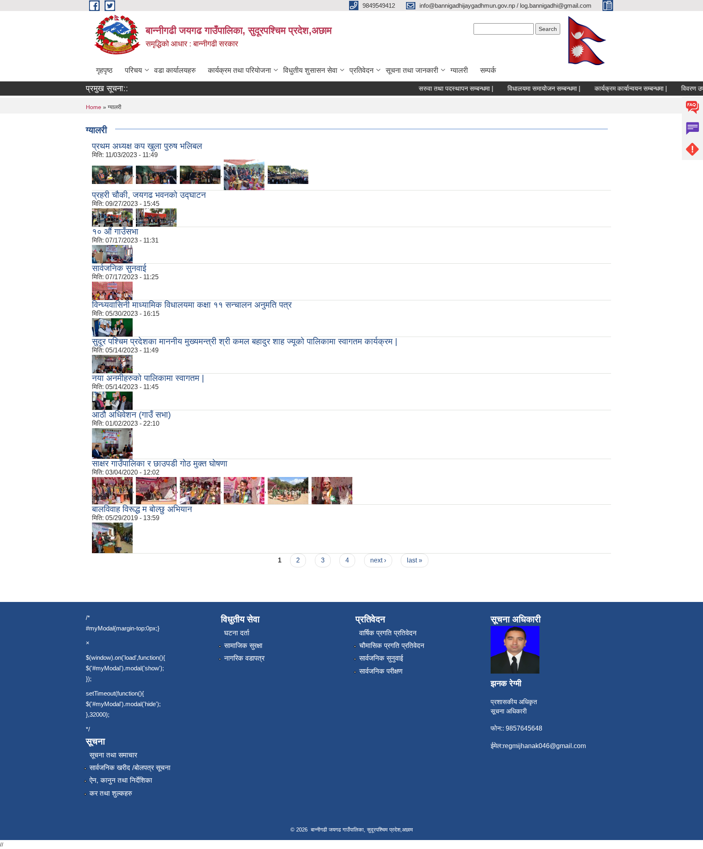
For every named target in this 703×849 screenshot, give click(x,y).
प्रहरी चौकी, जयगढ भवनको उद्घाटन (149, 194)
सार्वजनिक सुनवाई (119, 268)
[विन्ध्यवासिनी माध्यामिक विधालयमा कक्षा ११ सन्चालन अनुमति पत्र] (112, 327)
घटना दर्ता (236, 633)
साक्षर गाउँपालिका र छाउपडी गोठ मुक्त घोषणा (159, 463)
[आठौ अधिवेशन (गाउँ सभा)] (112, 443)
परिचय (133, 70)
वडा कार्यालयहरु (175, 70)
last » (414, 560)
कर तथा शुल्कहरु (111, 793)
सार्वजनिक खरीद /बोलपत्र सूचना (130, 768)
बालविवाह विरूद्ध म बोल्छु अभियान (142, 509)
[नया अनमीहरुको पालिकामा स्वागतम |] (112, 400)
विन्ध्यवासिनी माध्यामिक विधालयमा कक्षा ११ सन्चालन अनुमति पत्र (192, 304)
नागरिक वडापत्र (244, 658)
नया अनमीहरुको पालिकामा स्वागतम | (148, 378)
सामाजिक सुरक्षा (243, 646)
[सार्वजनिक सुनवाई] (112, 290)
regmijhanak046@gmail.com (544, 745)
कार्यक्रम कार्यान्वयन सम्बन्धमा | (621, 88)
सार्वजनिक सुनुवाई (381, 658)
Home (93, 107)
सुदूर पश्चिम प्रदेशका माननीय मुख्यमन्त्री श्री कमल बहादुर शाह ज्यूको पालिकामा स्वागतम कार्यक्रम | (244, 341)
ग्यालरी (459, 70)
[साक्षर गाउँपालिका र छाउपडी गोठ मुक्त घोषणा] (112, 490)
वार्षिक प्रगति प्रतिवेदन (388, 633)
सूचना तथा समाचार (113, 755)
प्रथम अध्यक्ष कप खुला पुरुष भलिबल (147, 146)
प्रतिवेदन (361, 70)
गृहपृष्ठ (104, 70)
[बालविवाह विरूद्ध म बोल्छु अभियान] (112, 537)
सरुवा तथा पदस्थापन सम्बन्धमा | (447, 88)
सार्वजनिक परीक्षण (380, 671)
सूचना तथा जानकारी (412, 70)
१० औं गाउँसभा (115, 231)
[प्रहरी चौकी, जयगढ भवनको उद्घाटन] (112, 217)
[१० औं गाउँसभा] (112, 253)
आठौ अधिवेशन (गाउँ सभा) (131, 414)
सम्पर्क (488, 70)
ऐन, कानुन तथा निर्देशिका (121, 780)
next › (378, 560)
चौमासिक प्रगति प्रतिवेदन (391, 646)
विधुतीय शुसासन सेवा (310, 70)
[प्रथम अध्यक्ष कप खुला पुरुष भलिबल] (112, 174)
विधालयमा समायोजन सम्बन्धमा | (534, 88)
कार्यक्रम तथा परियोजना (239, 70)
